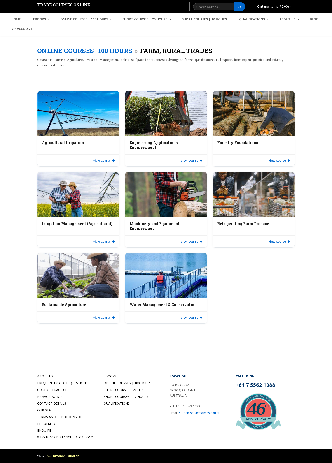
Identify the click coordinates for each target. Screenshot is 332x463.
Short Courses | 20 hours (144, 19)
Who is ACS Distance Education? (65, 437)
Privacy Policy (49, 396)
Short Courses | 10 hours (204, 19)
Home (16, 19)
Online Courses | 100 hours (84, 19)
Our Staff (45, 410)
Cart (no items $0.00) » (274, 6)
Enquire (44, 430)
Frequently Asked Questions (62, 383)
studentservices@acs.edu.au (199, 413)
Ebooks (39, 19)
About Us (287, 19)
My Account (22, 28)
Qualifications (252, 19)
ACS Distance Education (63, 456)
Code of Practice (52, 390)
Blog (314, 19)
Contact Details (51, 403)
